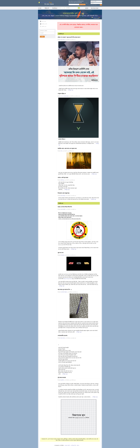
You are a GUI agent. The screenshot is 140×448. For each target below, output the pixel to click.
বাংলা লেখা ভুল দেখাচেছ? (94, 8)
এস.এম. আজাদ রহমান (64, 96)
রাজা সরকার (63, 338)
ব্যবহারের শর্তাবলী (67, 445)
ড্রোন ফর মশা (60, 252)
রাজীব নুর (62, 180)
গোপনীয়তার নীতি (73, 445)
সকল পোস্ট (44, 21)
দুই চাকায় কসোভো (62, 377)
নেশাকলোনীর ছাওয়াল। (63, 335)
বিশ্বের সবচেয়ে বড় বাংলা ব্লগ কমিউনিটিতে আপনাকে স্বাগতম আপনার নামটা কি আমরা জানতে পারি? (76, 2)
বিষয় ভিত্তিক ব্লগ (54, 8)
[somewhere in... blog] (46, 3)
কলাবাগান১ (62, 255)
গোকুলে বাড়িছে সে (62, 93)
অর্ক (61, 151)
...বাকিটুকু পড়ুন (70, 90)
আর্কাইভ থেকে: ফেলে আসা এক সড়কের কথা (67, 148)
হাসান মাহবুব (63, 195)
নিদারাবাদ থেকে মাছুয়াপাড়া (63, 193)
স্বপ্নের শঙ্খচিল (63, 209)
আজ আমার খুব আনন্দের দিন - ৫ (65, 289)
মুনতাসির (62, 380)
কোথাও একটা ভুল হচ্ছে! (63, 177)
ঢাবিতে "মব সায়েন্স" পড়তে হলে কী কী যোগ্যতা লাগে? (69, 37)
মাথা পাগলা (63, 39)
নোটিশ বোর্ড (44, 26)
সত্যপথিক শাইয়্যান (64, 292)
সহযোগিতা (86, 8)
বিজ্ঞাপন (78, 445)
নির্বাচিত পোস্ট (47, 8)
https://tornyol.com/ (67, 278)
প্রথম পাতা (39, 8)
